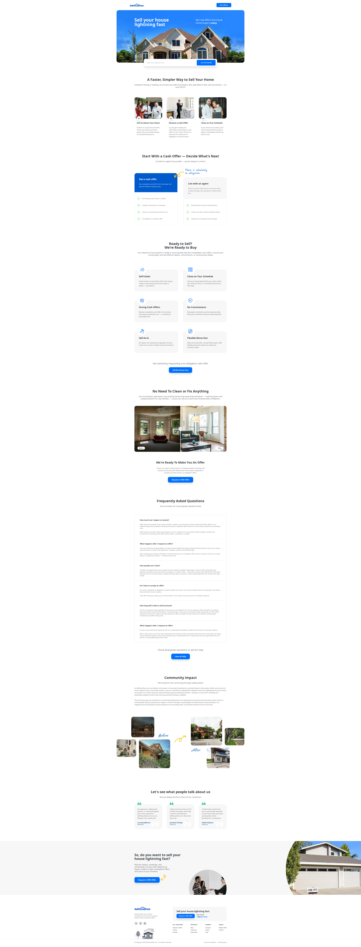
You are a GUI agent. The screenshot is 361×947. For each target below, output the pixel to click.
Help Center (194, 932)
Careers (207, 930)
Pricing (175, 930)
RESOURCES (194, 925)
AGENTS (221, 925)
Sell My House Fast (180, 370)
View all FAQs (180, 656)
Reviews (175, 932)
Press (206, 932)
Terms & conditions (210, 942)
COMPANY (208, 925)
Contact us (194, 930)
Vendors (221, 930)
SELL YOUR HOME (178, 925)
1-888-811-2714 (202, 917)
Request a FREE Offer (180, 480)
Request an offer (177, 928)
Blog (192, 928)
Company (208, 928)
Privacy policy (222, 942)
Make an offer (223, 928)
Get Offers (224, 5)
